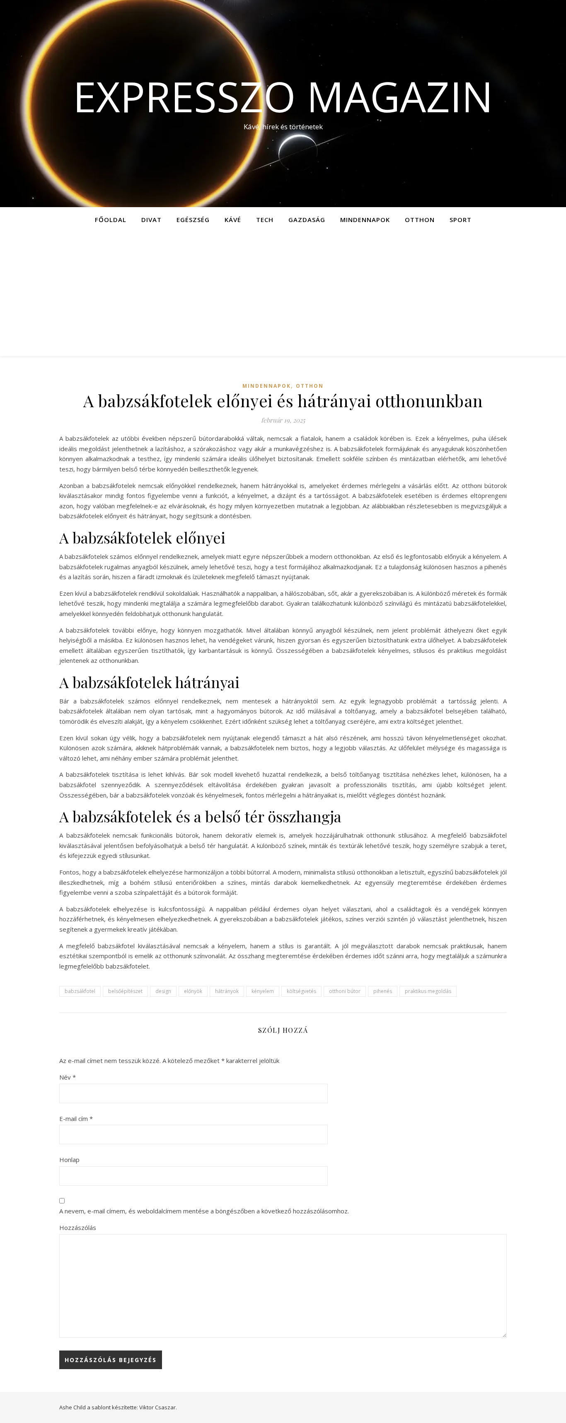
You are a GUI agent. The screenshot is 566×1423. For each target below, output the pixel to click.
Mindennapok (365, 219)
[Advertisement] (283, 294)
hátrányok (227, 991)
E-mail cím (76, 1118)
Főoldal (110, 219)
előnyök (193, 991)
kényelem (263, 991)
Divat (151, 219)
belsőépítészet (125, 991)
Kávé (233, 219)
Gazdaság (306, 219)
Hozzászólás (77, 1227)
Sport (461, 219)
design (163, 991)
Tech (264, 219)
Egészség (193, 219)
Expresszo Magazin (283, 96)
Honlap (69, 1159)
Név (67, 1077)
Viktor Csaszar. (158, 1407)
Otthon (420, 219)
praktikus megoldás (428, 991)
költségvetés (301, 991)
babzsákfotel (80, 991)
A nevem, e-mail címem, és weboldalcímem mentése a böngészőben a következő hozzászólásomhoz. (204, 1211)
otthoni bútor (344, 991)
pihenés (382, 991)
